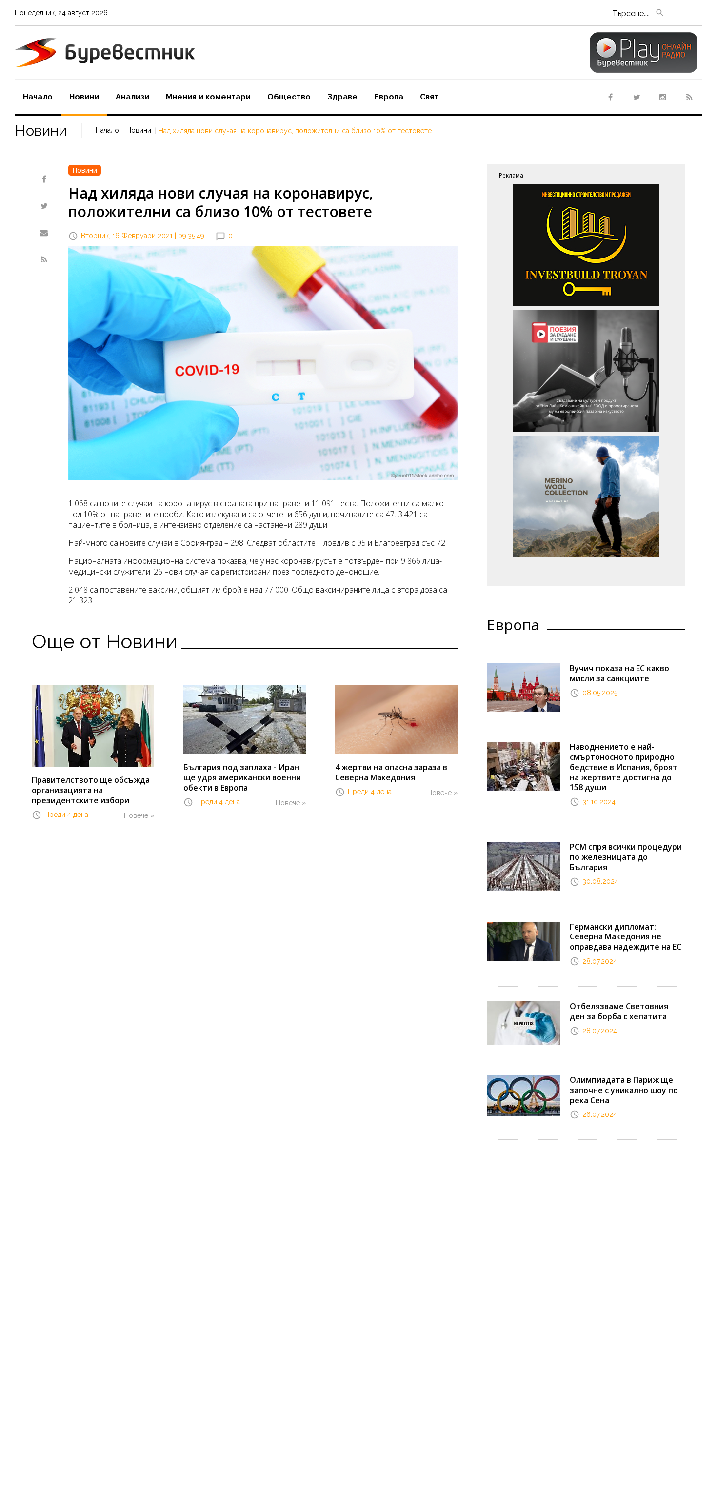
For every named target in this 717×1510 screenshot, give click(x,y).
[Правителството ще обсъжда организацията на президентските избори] (93, 725)
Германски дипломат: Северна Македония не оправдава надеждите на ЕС (625, 937)
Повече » (139, 815)
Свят (429, 96)
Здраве (342, 96)
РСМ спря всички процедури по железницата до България (626, 857)
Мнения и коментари (208, 96)
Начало (38, 96)
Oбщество (289, 96)
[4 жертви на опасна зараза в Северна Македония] (396, 719)
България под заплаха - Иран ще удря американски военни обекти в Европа (242, 777)
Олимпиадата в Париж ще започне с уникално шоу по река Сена (624, 1090)
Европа (388, 96)
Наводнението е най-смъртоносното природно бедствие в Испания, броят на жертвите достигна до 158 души (623, 767)
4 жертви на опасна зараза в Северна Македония (391, 772)
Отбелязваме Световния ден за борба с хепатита (619, 1011)
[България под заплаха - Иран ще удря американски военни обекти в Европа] (244, 719)
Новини (84, 96)
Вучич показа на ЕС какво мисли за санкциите (619, 673)
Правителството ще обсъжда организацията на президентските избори (91, 790)
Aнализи (132, 96)
